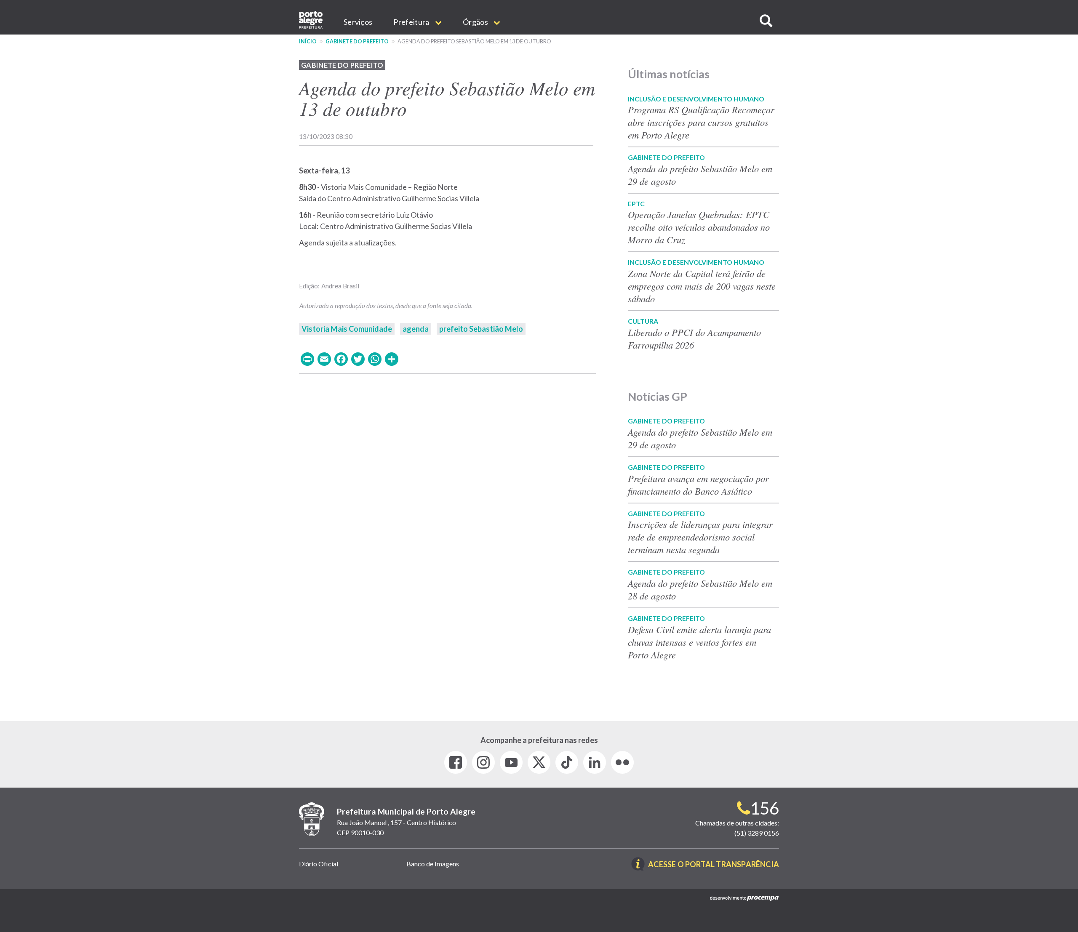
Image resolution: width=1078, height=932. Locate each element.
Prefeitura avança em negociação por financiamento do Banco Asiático (698, 484)
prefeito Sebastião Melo (481, 328)
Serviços (358, 22)
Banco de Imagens (432, 864)
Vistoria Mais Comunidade (347, 328)
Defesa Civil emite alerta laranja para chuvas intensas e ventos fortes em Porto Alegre (699, 642)
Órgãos (476, 22)
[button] (766, 21)
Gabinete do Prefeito (357, 41)
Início (308, 41)
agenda (416, 328)
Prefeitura (411, 22)
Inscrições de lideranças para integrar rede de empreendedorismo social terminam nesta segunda (700, 537)
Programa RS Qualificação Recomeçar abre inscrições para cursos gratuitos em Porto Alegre (701, 122)
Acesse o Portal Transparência (713, 865)
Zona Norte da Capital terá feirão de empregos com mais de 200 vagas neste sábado (702, 286)
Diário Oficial (318, 864)
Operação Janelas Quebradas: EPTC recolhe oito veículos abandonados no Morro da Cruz (699, 227)
